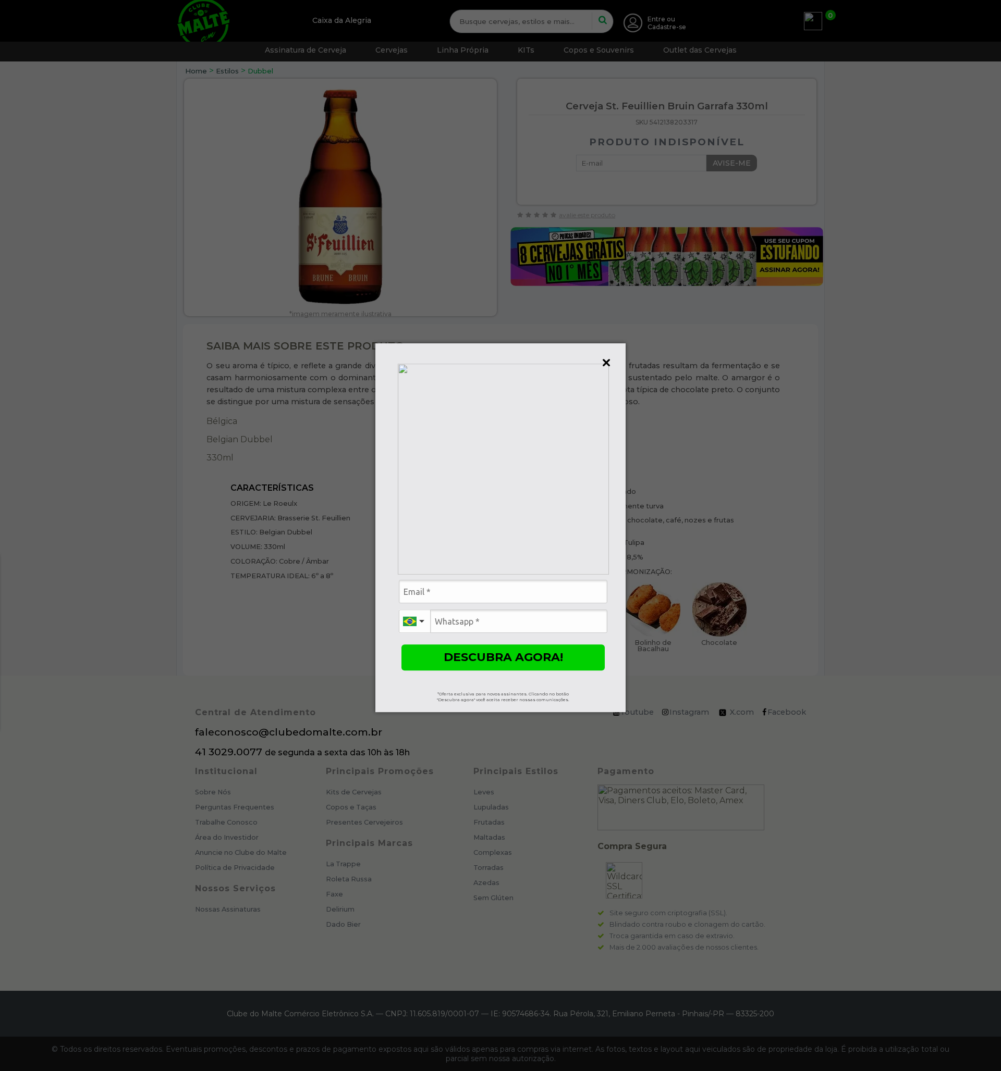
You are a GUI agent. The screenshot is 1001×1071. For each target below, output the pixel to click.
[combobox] (414, 621)
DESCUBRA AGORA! (503, 657)
